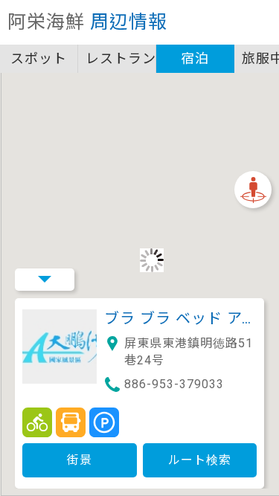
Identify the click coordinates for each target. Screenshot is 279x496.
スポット (38, 58)
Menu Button (44, 279)
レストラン (121, 58)
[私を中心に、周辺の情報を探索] (253, 189)
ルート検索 (199, 460)
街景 (79, 460)
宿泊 (195, 58)
